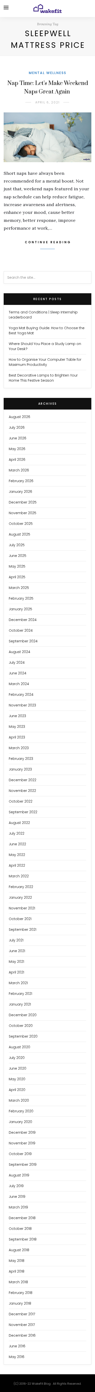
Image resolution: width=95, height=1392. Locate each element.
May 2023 (17, 726)
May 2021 (16, 961)
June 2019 (17, 1196)
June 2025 (17, 555)
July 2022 (16, 833)
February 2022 (21, 886)
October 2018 (20, 1228)
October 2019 (20, 1153)
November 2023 (22, 705)
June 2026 (17, 438)
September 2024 (23, 641)
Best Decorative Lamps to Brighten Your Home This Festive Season (43, 378)
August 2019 (19, 1175)
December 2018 (22, 1218)
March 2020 (19, 1100)
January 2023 (20, 769)
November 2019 (22, 1143)
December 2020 (23, 1015)
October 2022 (20, 801)
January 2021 (20, 1004)
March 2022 (19, 876)
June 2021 (17, 950)
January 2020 (20, 1121)
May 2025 (17, 566)
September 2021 (22, 929)
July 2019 (16, 1185)
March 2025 (19, 587)
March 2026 (19, 470)
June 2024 (17, 673)
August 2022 (19, 822)
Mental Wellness (47, 72)
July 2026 (17, 427)
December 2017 (22, 1314)
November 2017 (22, 1324)
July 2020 (17, 1057)
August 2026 (19, 416)
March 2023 (19, 748)
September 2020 (23, 1036)
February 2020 (21, 1111)
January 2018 (20, 1303)
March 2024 (19, 683)
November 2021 (22, 908)
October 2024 (21, 630)
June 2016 (17, 1346)
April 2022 (17, 865)
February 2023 (21, 758)
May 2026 (17, 448)
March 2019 (18, 1207)
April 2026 (17, 459)
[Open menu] (6, 7)
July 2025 (17, 545)
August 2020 (19, 1047)
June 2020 (17, 1068)
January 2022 (20, 897)
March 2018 (18, 1282)
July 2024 (17, 662)
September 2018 (23, 1239)
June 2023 (17, 715)
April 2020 (17, 1089)
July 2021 (16, 940)
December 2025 (23, 502)
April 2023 (17, 737)
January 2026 (20, 491)
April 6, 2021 (47, 102)
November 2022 (22, 790)
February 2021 (20, 993)
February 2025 (21, 598)
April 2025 (17, 577)
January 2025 (20, 609)
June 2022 (17, 844)
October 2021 (20, 918)
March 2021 (18, 983)
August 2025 (19, 534)
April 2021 (16, 972)
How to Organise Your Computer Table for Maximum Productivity (45, 362)
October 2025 (21, 523)
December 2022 (22, 780)
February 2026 (21, 480)
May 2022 (17, 854)
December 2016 (22, 1335)
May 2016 (16, 1356)
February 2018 (20, 1292)
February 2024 (21, 694)
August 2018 (19, 1250)
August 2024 (19, 651)
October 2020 (21, 1025)
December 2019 (22, 1132)
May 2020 (17, 1079)
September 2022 (23, 812)
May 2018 (16, 1260)
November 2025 (22, 513)
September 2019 (23, 1164)
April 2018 (16, 1271)
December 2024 (23, 619)
